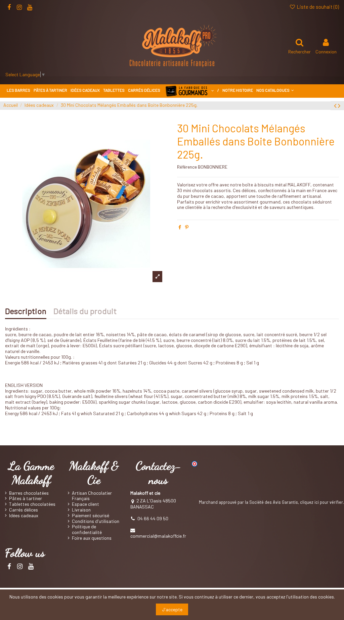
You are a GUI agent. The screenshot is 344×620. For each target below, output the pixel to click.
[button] (275, 90)
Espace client (85, 504)
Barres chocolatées (29, 493)
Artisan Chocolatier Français (92, 495)
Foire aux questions (92, 538)
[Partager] (179, 227)
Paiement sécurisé (90, 515)
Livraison (81, 510)
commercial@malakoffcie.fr (158, 536)
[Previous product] (336, 105)
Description (25, 312)
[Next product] (339, 105)
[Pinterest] (186, 227)
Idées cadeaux (23, 515)
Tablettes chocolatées (32, 504)
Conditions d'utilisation (95, 521)
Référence (187, 167)
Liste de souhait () (317, 7)
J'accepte (172, 609)
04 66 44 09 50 (152, 518)
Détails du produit (85, 312)
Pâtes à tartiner (25, 498)
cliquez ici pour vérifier (321, 502)
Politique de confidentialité (87, 529)
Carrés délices (23, 510)
